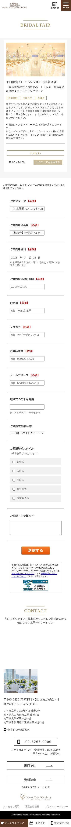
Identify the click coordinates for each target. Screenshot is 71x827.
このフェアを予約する (48, 162)
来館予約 (55, 8)
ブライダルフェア (14, 823)
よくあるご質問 (11, 806)
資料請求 (30, 779)
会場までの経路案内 (18, 729)
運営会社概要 (32, 806)
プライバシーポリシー (56, 806)
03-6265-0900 (38, 742)
